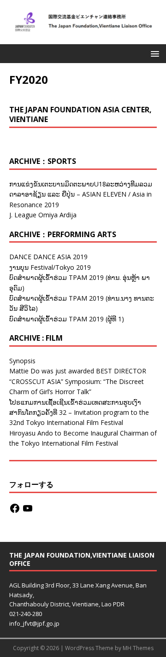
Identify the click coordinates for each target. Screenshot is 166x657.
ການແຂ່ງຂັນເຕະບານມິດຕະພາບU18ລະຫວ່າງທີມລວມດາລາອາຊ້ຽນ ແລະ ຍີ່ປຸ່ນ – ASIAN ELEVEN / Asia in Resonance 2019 (80, 194)
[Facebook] (14, 508)
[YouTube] (27, 508)
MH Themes (138, 648)
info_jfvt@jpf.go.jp (34, 623)
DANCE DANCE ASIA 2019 (48, 256)
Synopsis (22, 360)
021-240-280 (25, 614)
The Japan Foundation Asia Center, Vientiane (80, 114)
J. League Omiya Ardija (43, 214)
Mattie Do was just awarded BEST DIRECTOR (77, 370)
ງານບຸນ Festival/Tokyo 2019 (50, 267)
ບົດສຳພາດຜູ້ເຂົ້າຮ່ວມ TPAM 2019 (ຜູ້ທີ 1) (66, 318)
